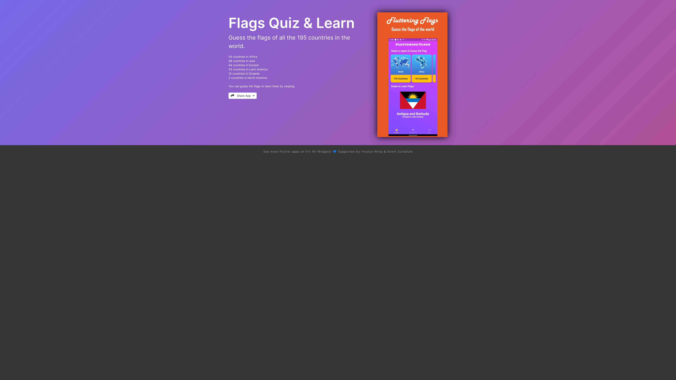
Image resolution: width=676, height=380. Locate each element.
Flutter (285, 151)
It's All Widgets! (319, 151)
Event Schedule (400, 151)
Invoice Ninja (372, 151)
